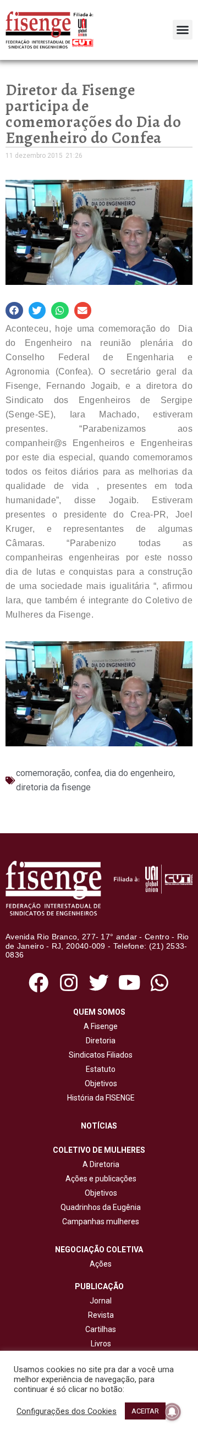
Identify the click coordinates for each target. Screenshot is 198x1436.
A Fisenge (99, 1026)
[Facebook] (38, 982)
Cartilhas (100, 1329)
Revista (101, 1315)
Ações (99, 1263)
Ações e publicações (99, 1178)
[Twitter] (99, 982)
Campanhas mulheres (99, 1221)
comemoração (43, 773)
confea (87, 773)
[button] (183, 30)
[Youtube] (129, 982)
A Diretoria (99, 1164)
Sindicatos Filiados (99, 1054)
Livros (101, 1343)
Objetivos (99, 1083)
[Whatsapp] (160, 982)
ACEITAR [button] (145, 1411)
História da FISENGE (99, 1097)
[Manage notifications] (172, 1412)
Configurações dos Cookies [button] (66, 1411)
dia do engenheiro (139, 773)
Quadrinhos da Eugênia (99, 1207)
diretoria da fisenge (53, 787)
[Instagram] (68, 982)
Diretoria (99, 1040)
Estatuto (99, 1069)
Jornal (101, 1300)
